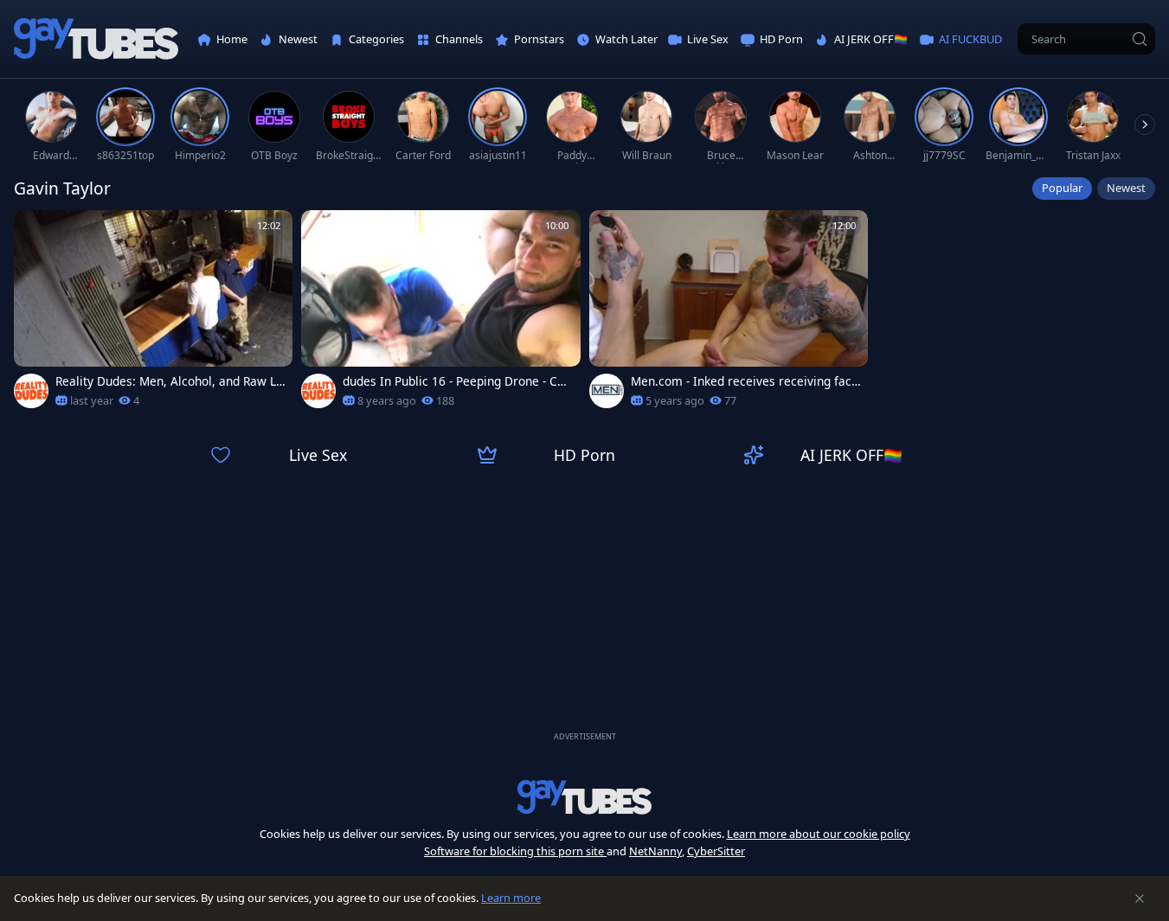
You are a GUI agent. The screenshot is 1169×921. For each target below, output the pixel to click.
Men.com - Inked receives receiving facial (743, 381)
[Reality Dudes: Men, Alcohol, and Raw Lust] (153, 314)
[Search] (1139, 39)
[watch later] (34, 231)
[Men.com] (606, 391)
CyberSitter (716, 851)
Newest (1126, 187)
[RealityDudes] (31, 391)
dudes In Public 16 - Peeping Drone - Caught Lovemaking (457, 381)
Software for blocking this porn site (515, 851)
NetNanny (655, 851)
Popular (1062, 187)
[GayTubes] (96, 39)
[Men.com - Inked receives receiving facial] (728, 314)
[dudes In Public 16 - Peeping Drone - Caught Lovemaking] (440, 314)
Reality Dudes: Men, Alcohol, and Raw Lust (169, 381)
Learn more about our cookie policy (818, 833)
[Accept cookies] (1139, 898)
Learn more (511, 897)
